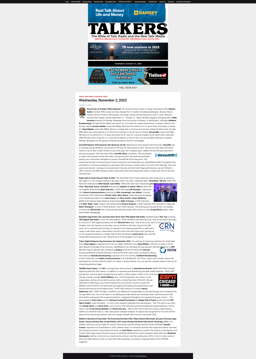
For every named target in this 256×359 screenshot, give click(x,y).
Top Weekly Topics (110, 2)
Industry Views (98, 2)
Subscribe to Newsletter (183, 2)
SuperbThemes (141, 356)
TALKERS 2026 (152, 2)
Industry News (87, 2)
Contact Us (162, 2)
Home (67, 2)
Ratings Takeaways (140, 2)
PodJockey (171, 2)
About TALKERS (75, 2)
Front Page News (86, 96)
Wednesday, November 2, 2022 (103, 100)
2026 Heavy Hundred (124, 2)
